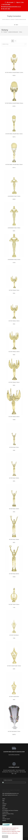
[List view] (15, 41)
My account (4, 808)
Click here (4, 833)
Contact (4, 805)
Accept (5, 836)
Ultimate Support (6, 818)
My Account (10, 2)
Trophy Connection (14, 16)
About (3, 798)
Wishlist (4, 820)
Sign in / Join (20, 2)
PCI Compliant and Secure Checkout (10, 810)
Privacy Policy (5, 812)
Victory (20, 32)
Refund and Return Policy (8, 813)
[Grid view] (12, 41)
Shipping (4, 815)
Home (3, 807)
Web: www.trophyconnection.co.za (9, 795)
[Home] (1, 32)
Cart (3, 802)
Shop (3, 817)
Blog (3, 800)
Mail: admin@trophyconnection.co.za (10, 793)
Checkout (4, 803)
